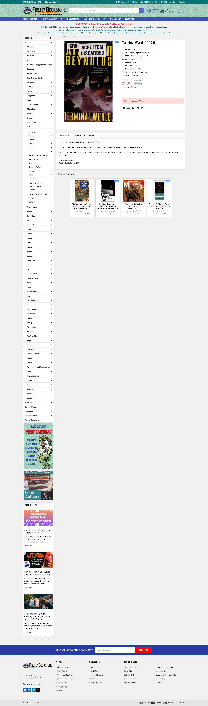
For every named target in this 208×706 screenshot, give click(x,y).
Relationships (32, 336)
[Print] (133, 108)
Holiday (29, 238)
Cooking (30, 100)
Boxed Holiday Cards (35, 78)
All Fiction (32, 132)
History (29, 234)
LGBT (30, 151)
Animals (30, 398)
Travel (29, 380)
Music (29, 296)
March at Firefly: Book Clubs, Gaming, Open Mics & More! (37, 573)
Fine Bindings (32, 207)
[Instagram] (29, 690)
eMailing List (115, 19)
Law (28, 265)
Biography (31, 69)
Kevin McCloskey (130, 679)
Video (29, 385)
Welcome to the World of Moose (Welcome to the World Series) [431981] (133, 206)
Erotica (31, 140)
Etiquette (30, 118)
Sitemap (60, 690)
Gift (28, 220)
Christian (31, 136)
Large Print (31, 260)
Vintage (31, 198)
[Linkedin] (138, 108)
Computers (31, 96)
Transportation (33, 376)
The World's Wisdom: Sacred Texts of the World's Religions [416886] (159, 206)
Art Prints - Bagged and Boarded (39, 65)
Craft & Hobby (32, 105)
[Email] (128, 108)
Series (32, 190)
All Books (30, 47)
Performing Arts (33, 309)
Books (27, 42)
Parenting (31, 305)
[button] (38, 446)
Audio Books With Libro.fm (95, 19)
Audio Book (29, 402)
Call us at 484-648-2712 (34, 684)
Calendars (29, 411)
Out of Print (128, 671)
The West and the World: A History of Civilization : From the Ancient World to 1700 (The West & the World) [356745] (81, 208)
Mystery (31, 163)
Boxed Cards (32, 73)
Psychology (31, 327)
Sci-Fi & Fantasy (34, 179)
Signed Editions (33, 354)
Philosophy (31, 318)
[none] (88, 81)
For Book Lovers (31, 415)
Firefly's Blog (131, 19)
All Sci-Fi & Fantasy (37, 183)
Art (28, 60)
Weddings (30, 394)
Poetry (29, 322)
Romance (31, 171)
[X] (38, 690)
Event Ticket (32, 122)
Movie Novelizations (35, 159)
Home (29, 242)
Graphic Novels (32, 225)
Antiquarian (31, 51)
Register (182, 2)
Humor (29, 247)
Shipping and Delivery (70, 19)
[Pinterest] (142, 108)
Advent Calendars (32, 420)
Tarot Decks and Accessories (38, 367)
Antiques (30, 56)
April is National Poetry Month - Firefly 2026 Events (38, 531)
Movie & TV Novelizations (37, 155)
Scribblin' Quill (129, 675)
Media (29, 287)
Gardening (31, 216)
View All (159, 683)
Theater (30, 371)
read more (28, 546)
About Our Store (30, 19)
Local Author (32, 274)
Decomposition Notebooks (166, 675)
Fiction (29, 127)
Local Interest (32, 278)
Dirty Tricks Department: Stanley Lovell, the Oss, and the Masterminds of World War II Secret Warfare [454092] (108, 207)
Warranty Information (84, 135)
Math (29, 282)
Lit (28, 269)
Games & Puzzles (31, 407)
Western (31, 202)
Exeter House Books (131, 667)
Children (30, 87)
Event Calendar (50, 19)
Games (29, 211)
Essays (29, 113)
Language (31, 256)
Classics (30, 91)
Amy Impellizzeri (130, 683)
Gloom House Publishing (165, 667)
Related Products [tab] (65, 173)
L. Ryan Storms (161, 679)
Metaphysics (32, 291)
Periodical (31, 314)
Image (29, 251)
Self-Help (30, 349)
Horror (30, 147)
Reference (31, 331)
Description (64, 135)
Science (30, 345)
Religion (30, 340)
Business (30, 82)
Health (29, 229)
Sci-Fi (30, 175)
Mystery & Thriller (34, 167)
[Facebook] (124, 108)
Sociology (30, 358)
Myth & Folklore (33, 300)
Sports (29, 362)
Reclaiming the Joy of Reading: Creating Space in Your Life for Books (37, 616)
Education (31, 109)
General (31, 144)
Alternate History (36, 186)
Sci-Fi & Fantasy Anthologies (38, 194)
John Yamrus (161, 671)
